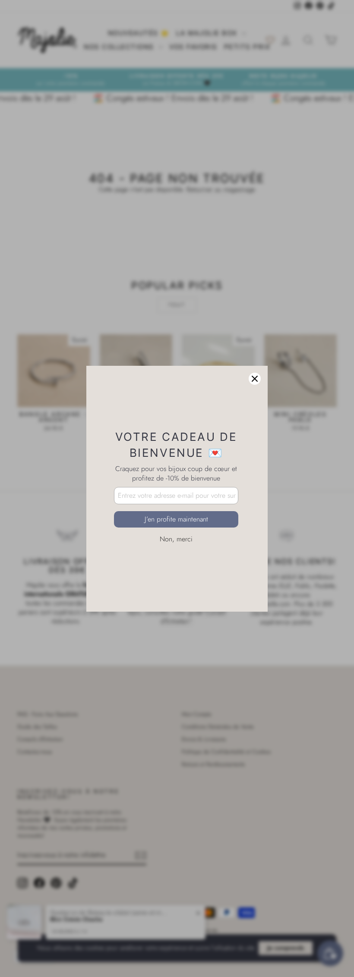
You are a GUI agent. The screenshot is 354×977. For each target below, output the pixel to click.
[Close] (255, 379)
